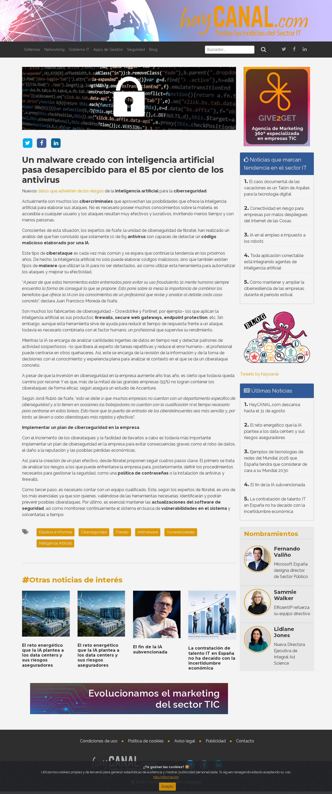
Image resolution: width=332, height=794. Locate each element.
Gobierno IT (79, 49)
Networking (54, 49)
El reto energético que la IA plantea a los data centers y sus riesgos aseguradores (43, 655)
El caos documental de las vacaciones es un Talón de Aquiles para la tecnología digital (277, 188)
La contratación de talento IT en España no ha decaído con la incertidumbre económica (211, 658)
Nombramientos (271, 534)
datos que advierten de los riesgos (71, 191)
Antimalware (147, 532)
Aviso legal (184, 741)
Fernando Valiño (287, 552)
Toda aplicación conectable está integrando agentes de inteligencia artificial (273, 261)
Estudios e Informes (55, 532)
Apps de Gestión (108, 49)
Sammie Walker (285, 595)
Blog (153, 49)
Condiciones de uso (98, 741)
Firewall (122, 532)
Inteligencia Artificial (55, 543)
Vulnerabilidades (181, 532)
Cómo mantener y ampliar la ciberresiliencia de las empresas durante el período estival (274, 288)
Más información (166, 777)
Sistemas (32, 49)
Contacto (245, 741)
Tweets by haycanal (259, 374)
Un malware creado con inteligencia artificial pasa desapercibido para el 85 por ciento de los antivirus (123, 170)
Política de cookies (146, 741)
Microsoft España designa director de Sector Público (291, 570)
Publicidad (216, 741)
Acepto (167, 786)
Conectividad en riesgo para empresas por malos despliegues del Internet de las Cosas (276, 214)
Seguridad (136, 49)
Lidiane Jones (284, 632)
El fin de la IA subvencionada (150, 649)
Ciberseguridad (94, 532)
